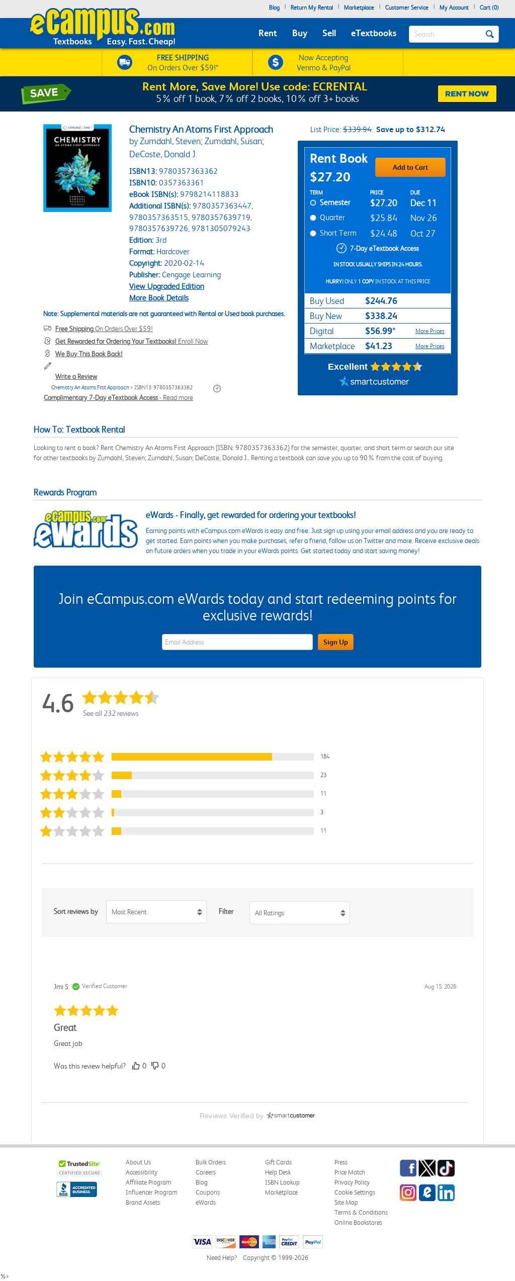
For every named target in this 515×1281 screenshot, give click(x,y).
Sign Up (335, 642)
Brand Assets (143, 1202)
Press (341, 1162)
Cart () (489, 7)
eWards (206, 1202)
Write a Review (76, 376)
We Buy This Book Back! (89, 354)
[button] (189, 757)
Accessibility (141, 1172)
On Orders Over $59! (104, 329)
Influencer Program (152, 1192)
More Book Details (159, 297)
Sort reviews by (76, 911)
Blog (274, 7)
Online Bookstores (358, 1222)
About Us (138, 1162)
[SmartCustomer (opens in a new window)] (374, 383)
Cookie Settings (354, 1192)
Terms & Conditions (361, 1212)
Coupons (208, 1192)
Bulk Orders (211, 1162)
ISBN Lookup (282, 1182)
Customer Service (406, 7)
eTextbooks (373, 33)
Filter (226, 911)
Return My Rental (312, 7)
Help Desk (278, 1172)
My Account (454, 7)
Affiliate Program (148, 1182)
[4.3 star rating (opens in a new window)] (396, 367)
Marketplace (359, 7)
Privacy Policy (352, 1182)
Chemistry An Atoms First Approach (90, 387)
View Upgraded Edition (166, 286)
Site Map (346, 1202)
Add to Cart (410, 167)
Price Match (349, 1172)
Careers (206, 1172)
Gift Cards (278, 1162)
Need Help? (222, 1257)
